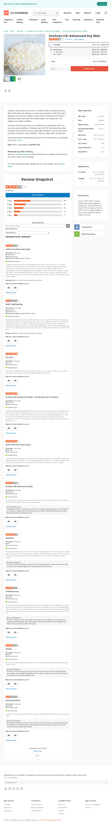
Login (98, 13)
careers (61, 810)
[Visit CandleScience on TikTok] (6, 789)
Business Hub (100, 21)
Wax (12, 31)
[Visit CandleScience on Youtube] (14, 789)
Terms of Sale (45, 820)
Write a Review (79, 39)
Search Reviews (38, 222)
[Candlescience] (17, 13)
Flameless (33, 20)
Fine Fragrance (57, 21)
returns (88, 807)
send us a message (92, 804)
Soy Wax (20, 31)
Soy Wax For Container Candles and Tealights (43, 31)
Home (6, 31)
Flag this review (11, 292)
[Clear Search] (57, 13)
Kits (67, 20)
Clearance (88, 20)
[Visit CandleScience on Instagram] (10, 789)
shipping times (36, 810)
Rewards (67, 13)
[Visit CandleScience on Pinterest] (9, 91)
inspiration (7, 807)
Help (78, 13)
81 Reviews (68, 39)
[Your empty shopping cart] (105, 13)
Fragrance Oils (8, 21)
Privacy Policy (56, 820)
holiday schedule (37, 807)
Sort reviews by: (12, 229)
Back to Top (38, 751)
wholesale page (21, 154)
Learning (76, 20)
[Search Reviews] (68, 226)
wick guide (8, 810)
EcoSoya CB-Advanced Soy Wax (75, 31)
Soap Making (44, 21)
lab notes (18, 140)
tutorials (7, 804)
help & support (36, 804)
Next (38, 755)
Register (87, 13)
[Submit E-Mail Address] (106, 782)
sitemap (61, 814)
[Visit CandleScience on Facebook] (6, 91)
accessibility (62, 807)
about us (61, 804)
